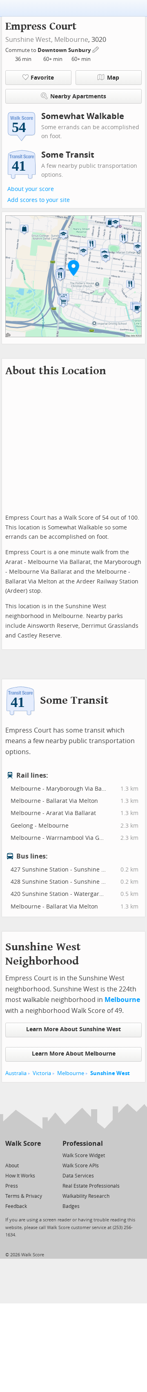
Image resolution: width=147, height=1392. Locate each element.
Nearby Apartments (78, 96)
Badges (71, 1206)
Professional (82, 1143)
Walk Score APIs (80, 1166)
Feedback (16, 1206)
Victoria (42, 1073)
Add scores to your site (38, 200)
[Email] (35, 1155)
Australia (16, 1073)
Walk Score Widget (83, 1155)
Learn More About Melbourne (74, 1053)
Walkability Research (85, 1196)
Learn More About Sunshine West (73, 1029)
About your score (30, 189)
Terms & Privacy (23, 1196)
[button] (73, 267)
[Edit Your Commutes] (96, 49)
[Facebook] (22, 1155)
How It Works (20, 1176)
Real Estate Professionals (91, 1186)
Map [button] (113, 77)
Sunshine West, (29, 39)
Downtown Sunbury (65, 50)
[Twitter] (10, 1155)
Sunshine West (110, 1073)
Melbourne (71, 39)
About (12, 1166)
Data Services (78, 1176)
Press (11, 1186)
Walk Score (23, 1143)
